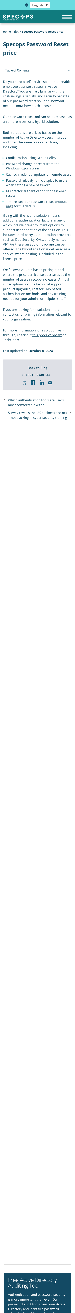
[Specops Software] (18, 19)
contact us (11, 314)
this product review (47, 335)
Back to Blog (37, 368)
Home (7, 31)
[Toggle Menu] (65, 17)
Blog (16, 31)
